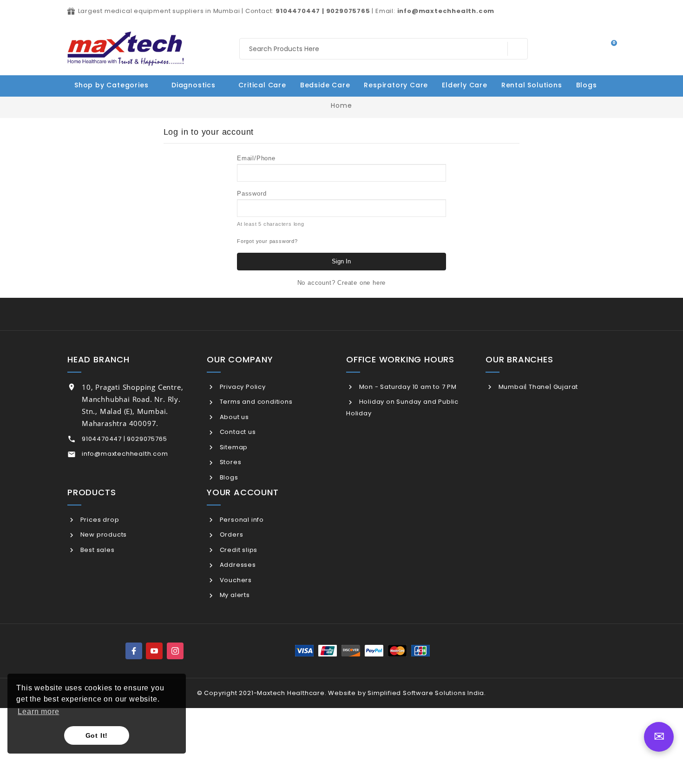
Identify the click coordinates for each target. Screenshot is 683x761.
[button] (591, 85)
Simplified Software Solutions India (426, 693)
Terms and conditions (255, 401)
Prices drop (99, 519)
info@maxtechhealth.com (125, 453)
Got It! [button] (96, 735)
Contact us (237, 431)
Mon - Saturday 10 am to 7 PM (407, 386)
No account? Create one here (341, 282)
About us (233, 417)
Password (251, 193)
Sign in (341, 261)
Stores (229, 462)
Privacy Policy (242, 386)
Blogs (228, 477)
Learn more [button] (38, 711)
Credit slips (237, 549)
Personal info (241, 519)
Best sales (97, 549)
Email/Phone (256, 158)
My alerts (234, 594)
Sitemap (233, 447)
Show (438, 207)
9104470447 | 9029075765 (124, 438)
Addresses (237, 564)
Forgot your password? (267, 241)
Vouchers (235, 580)
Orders (230, 534)
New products (103, 534)
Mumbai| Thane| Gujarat (537, 386)
